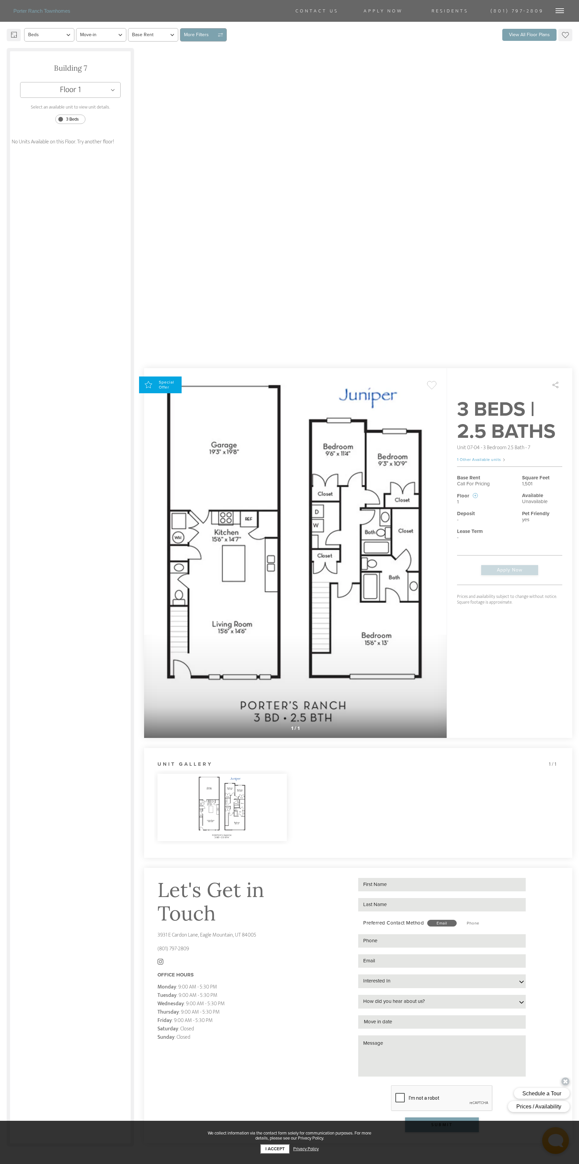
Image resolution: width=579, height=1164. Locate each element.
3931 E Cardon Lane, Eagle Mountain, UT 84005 (206, 935)
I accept (275, 1149)
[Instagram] (160, 962)
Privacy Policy (306, 1149)
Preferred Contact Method (393, 923)
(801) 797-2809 (173, 948)
